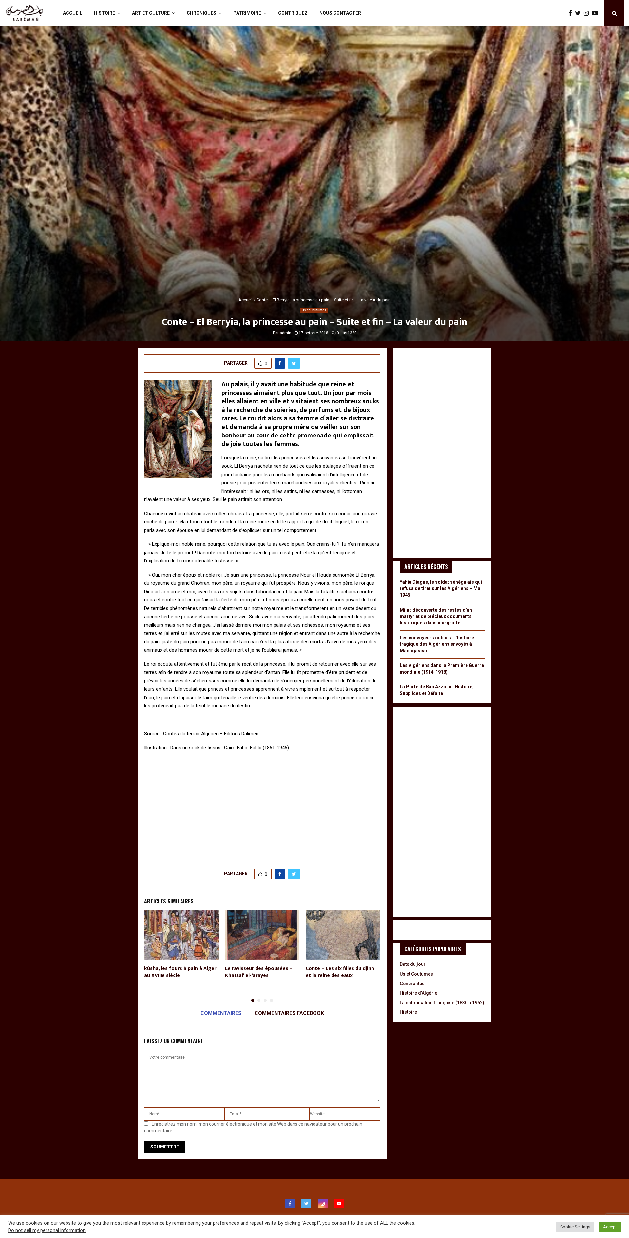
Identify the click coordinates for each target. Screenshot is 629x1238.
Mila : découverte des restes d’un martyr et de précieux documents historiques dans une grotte (436, 616)
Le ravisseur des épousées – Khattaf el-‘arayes (259, 972)
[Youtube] (596, 13)
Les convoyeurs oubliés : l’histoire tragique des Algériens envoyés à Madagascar (437, 644)
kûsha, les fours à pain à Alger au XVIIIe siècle (180, 972)
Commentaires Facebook (289, 1013)
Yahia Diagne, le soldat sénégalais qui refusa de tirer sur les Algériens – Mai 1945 (441, 588)
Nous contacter (340, 13)
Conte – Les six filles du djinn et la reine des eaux (340, 972)
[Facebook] (571, 13)
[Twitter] (579, 13)
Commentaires (220, 1013)
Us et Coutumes (314, 310)
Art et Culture (151, 13)
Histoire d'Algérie (418, 993)
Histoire (104, 13)
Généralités (412, 983)
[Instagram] (588, 13)
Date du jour (413, 964)
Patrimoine (247, 13)
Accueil (72, 13)
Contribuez (293, 13)
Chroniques (201, 13)
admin (285, 333)
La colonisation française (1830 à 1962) (442, 1002)
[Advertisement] (262, 804)
